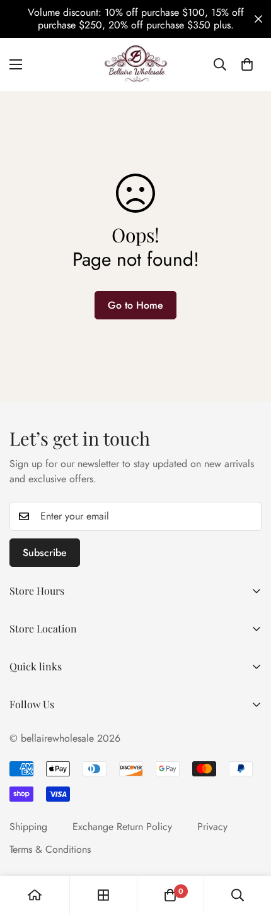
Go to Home (135, 305)
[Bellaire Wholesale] (135, 64)
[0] (247, 64)
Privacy (212, 826)
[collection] (103, 895)
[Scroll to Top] (248, 847)
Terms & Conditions (50, 849)
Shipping (28, 826)
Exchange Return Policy (122, 826)
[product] (34, 895)
